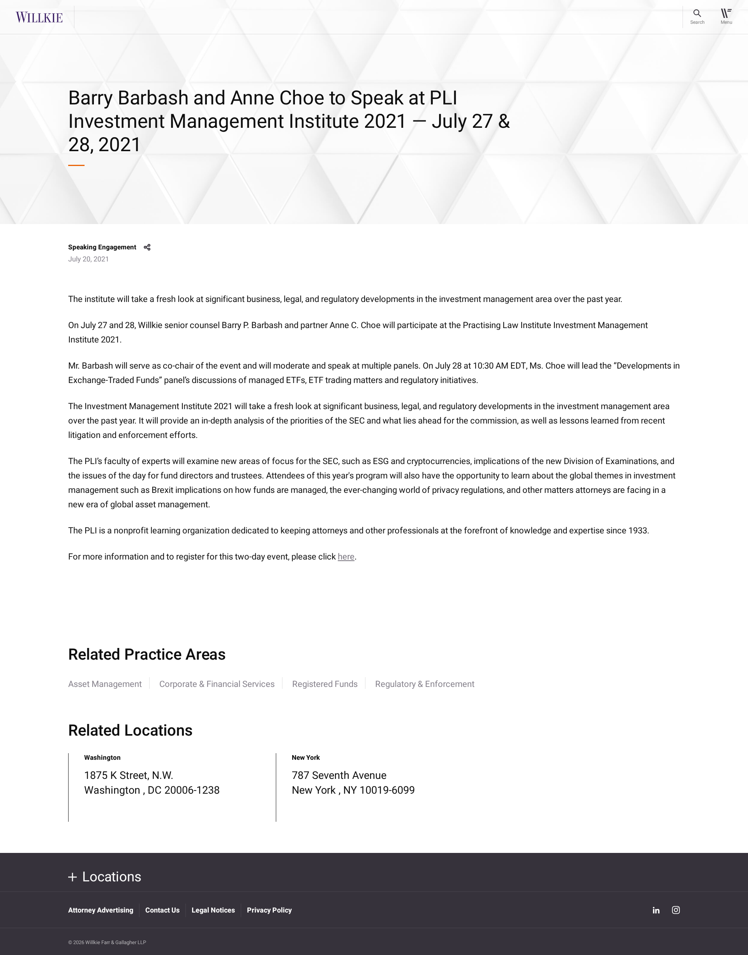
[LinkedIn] (656, 910)
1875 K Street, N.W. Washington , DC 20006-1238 (152, 783)
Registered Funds (325, 684)
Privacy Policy (269, 910)
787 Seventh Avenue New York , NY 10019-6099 (353, 783)
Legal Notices (213, 910)
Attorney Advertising (100, 910)
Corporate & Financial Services (217, 684)
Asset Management (105, 684)
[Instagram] (676, 910)
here (346, 557)
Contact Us (162, 910)
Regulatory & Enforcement (425, 684)
